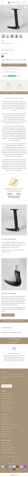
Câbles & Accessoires (6, 407)
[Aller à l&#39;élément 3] (12, 36)
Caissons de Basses (6, 405)
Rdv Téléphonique (5, 417)
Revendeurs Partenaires (7, 429)
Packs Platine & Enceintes (7, 403)
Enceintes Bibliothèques (7, 396)
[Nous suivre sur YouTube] (12, 456)
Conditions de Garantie (7, 445)
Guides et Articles (5, 433)
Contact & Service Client (7, 419)
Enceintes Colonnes (6, 393)
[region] (14, 355)
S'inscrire (6, 386)
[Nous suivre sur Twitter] (5, 456)
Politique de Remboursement (8, 452)
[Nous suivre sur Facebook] (2, 456)
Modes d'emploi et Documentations (9, 424)
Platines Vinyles (5, 400)
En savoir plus (8, 315)
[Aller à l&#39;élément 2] (8, 36)
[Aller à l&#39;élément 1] (3, 36)
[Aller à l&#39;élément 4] (16, 36)
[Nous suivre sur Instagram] (9, 456)
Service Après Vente (6, 422)
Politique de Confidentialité (8, 447)
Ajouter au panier (14, 65)
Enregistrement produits (7, 426)
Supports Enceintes (6, 410)
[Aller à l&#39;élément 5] (21, 36)
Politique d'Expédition (6, 450)
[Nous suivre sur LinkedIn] (16, 456)
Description (5, 92)
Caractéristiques (14, 92)
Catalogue (3, 436)
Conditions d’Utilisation (7, 443)
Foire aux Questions (6, 431)
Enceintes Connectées (6, 398)
